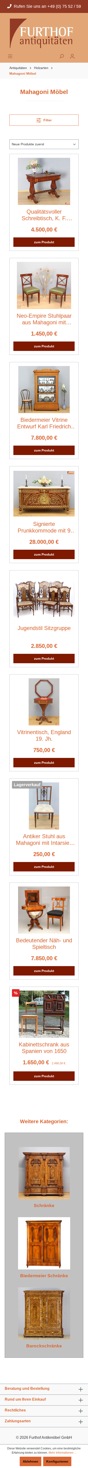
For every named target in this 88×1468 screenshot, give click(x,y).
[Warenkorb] (80, 54)
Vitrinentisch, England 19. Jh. (44, 735)
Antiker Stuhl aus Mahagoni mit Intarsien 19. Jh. (44, 839)
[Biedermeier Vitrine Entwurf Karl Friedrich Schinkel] (44, 389)
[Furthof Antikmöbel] (44, 33)
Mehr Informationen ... (62, 1452)
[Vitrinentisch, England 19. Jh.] (44, 701)
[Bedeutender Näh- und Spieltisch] (44, 910)
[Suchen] (61, 56)
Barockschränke (44, 1345)
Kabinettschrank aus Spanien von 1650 (44, 1047)
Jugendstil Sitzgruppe (44, 628)
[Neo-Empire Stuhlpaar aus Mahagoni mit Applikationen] (44, 285)
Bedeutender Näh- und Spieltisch (44, 943)
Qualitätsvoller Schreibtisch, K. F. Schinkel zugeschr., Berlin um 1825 (44, 215)
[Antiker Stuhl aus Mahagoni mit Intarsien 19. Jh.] (44, 806)
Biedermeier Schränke (44, 1275)
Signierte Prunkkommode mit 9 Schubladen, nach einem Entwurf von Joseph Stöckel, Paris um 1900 (44, 527)
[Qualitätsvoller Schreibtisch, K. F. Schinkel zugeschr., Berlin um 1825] (44, 181)
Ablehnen (30, 1461)
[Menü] (10, 56)
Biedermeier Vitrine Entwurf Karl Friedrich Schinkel (44, 423)
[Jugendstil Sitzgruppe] (44, 597)
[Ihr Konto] (72, 56)
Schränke (44, 1205)
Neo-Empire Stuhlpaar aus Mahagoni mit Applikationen (44, 319)
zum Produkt (44, 242)
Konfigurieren (57, 1461)
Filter (47, 120)
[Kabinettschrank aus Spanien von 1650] (44, 1014)
